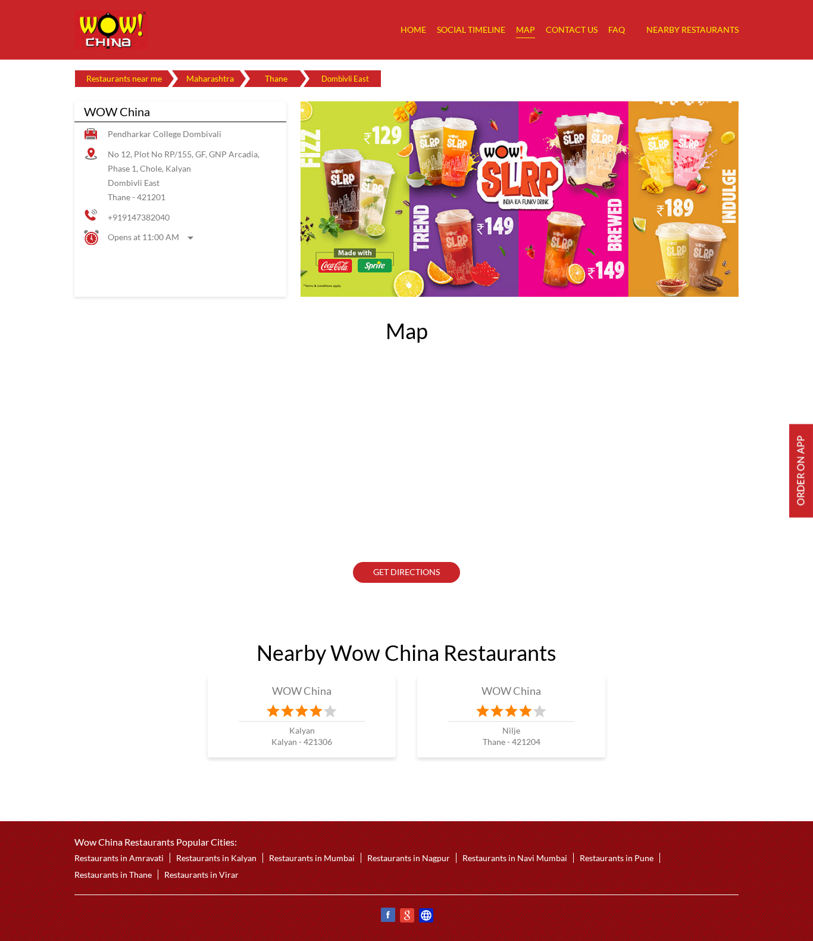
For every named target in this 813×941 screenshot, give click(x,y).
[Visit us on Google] (406, 917)
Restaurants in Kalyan (216, 858)
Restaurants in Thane (113, 874)
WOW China (302, 690)
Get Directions (406, 572)
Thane (276, 78)
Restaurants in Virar (201, 874)
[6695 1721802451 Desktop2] (801, 470)
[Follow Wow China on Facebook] (387, 917)
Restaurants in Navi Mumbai (514, 858)
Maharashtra (210, 78)
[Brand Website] (425, 917)
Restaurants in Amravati (119, 858)
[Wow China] (111, 29)
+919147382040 (139, 217)
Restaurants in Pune (616, 858)
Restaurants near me (124, 78)
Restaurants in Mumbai (312, 858)
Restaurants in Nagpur (408, 858)
